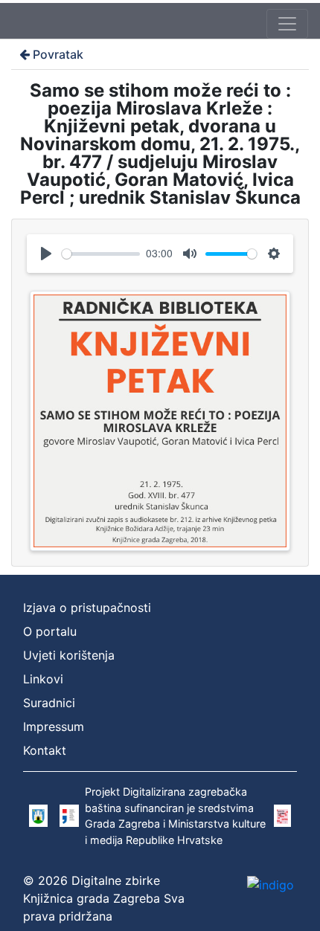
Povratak (58, 54)
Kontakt (44, 750)
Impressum (53, 726)
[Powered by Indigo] (270, 884)
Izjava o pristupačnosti (87, 607)
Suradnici (49, 702)
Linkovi (43, 678)
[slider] (101, 254)
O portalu (50, 631)
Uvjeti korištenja (69, 655)
